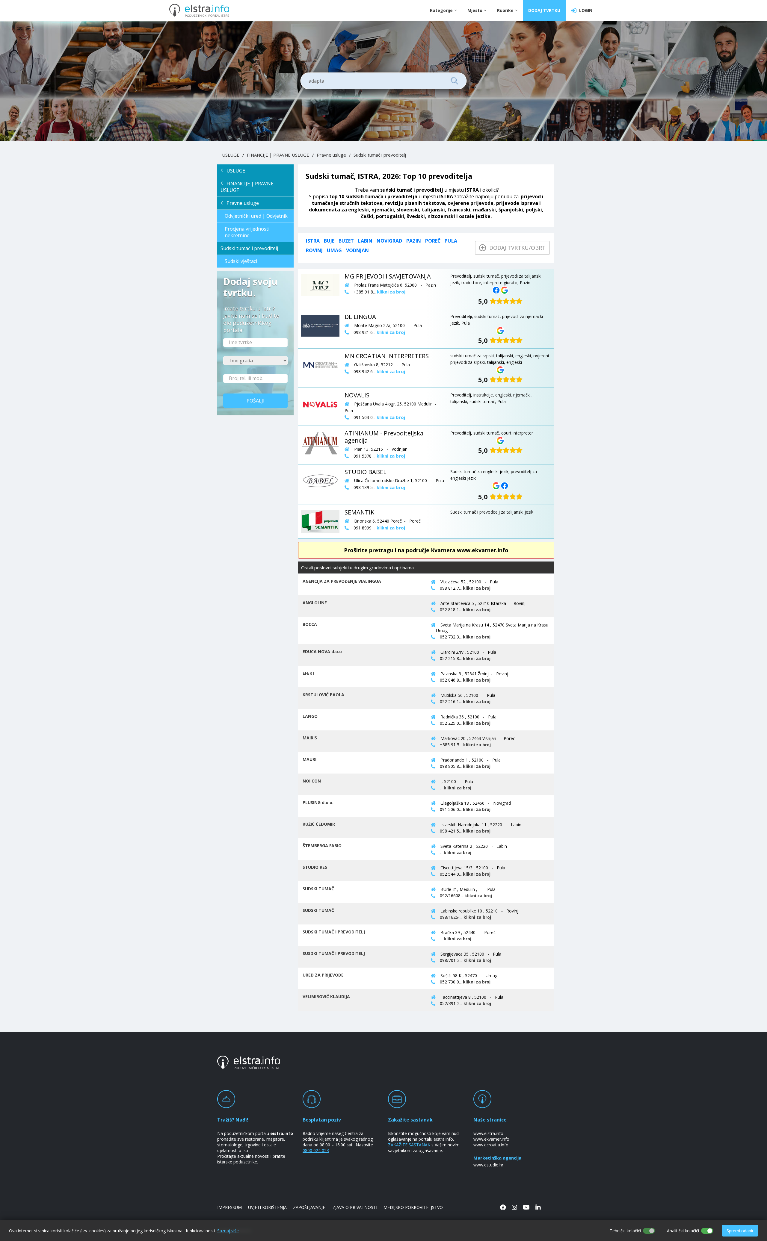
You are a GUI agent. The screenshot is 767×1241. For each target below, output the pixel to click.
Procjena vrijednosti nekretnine (247, 232)
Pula (451, 240)
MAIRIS (310, 738)
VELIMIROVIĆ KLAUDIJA (326, 996)
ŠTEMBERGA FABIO (322, 845)
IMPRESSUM (229, 1207)
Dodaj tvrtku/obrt (516, 247)
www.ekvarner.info (491, 1139)
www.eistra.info (488, 1133)
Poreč (432, 240)
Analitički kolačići (683, 1231)
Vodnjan (357, 250)
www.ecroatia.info (490, 1145)
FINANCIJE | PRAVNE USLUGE (278, 155)
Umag (334, 250)
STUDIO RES (315, 867)
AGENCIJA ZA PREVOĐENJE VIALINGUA (342, 581)
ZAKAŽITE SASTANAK (409, 1145)
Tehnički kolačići (625, 1231)
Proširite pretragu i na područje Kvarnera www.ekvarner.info (426, 550)
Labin (365, 240)
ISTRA (313, 240)
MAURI (309, 759)
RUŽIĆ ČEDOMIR (319, 824)
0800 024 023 (316, 1150)
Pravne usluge (331, 155)
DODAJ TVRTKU (544, 10)
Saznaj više (228, 1231)
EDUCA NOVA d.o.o (322, 651)
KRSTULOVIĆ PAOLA (323, 694)
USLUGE (230, 155)
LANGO (310, 716)
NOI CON (312, 781)
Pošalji (256, 400)
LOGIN (584, 10)
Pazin (413, 240)
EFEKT (309, 673)
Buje (329, 240)
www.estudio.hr (488, 1165)
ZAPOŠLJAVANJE (309, 1207)
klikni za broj (476, 588)
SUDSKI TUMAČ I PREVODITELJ (334, 932)
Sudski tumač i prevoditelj (380, 155)
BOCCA (310, 624)
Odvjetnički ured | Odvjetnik (256, 216)
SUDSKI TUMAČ (318, 889)
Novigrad (389, 240)
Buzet (346, 240)
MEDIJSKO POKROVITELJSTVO (413, 1207)
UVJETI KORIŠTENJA (267, 1207)
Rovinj (314, 250)
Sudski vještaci (241, 261)
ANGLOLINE (315, 603)
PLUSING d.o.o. (318, 802)
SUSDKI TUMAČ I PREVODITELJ (334, 953)
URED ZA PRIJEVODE (323, 975)
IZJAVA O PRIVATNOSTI (354, 1207)
